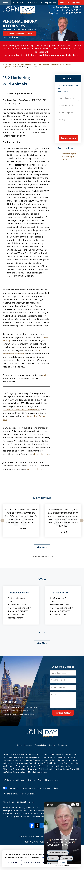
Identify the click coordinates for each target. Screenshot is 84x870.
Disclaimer (28, 745)
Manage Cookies (50, 788)
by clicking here (41, 454)
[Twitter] (37, 825)
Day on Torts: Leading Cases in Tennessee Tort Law (52, 64)
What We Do (32, 2)
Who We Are (18, 2)
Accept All (12, 862)
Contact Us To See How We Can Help (19, 33)
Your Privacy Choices (18, 788)
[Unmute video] (47, 804)
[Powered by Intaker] (67, 865)
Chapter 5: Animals (9, 67)
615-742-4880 (73, 10)
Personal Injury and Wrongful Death (69, 156)
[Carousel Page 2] (44, 632)
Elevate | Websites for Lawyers (42, 842)
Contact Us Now (68, 138)
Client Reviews (42, 498)
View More (42, 547)
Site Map (51, 745)
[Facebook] (32, 825)
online (45, 375)
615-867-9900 (73, 13)
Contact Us (64, 2)
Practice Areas (66, 148)
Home (5, 2)
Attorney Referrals (48, 2)
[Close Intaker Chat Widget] (77, 804)
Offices (42, 579)
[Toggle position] (73, 804)
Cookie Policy (35, 788)
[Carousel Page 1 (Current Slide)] (39, 632)
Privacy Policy (40, 745)
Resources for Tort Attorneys (20, 64)
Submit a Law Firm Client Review (42, 556)
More (78, 2)
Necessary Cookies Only (35, 862)
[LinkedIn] (42, 825)
